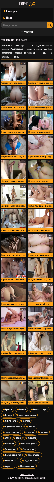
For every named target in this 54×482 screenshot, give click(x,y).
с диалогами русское (13, 426)
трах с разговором (12, 432)
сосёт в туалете (34, 454)
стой (7, 437)
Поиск (9, 18)
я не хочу (30, 432)
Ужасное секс (10, 449)
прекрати (44, 432)
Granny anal (9, 443)
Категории (11, 11)
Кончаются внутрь (40, 409)
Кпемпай (22, 409)
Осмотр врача (10, 420)
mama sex (31, 437)
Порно (27, 4)
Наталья (8, 415)
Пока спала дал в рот (29, 443)
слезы (18, 437)
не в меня (32, 426)
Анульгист (9, 466)
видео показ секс (31, 460)
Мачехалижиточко (27, 466)
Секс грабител (28, 449)
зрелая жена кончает (27, 415)
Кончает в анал (11, 460)
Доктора (26, 420)
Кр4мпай (8, 409)
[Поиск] (50, 25)
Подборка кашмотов (13, 454)
